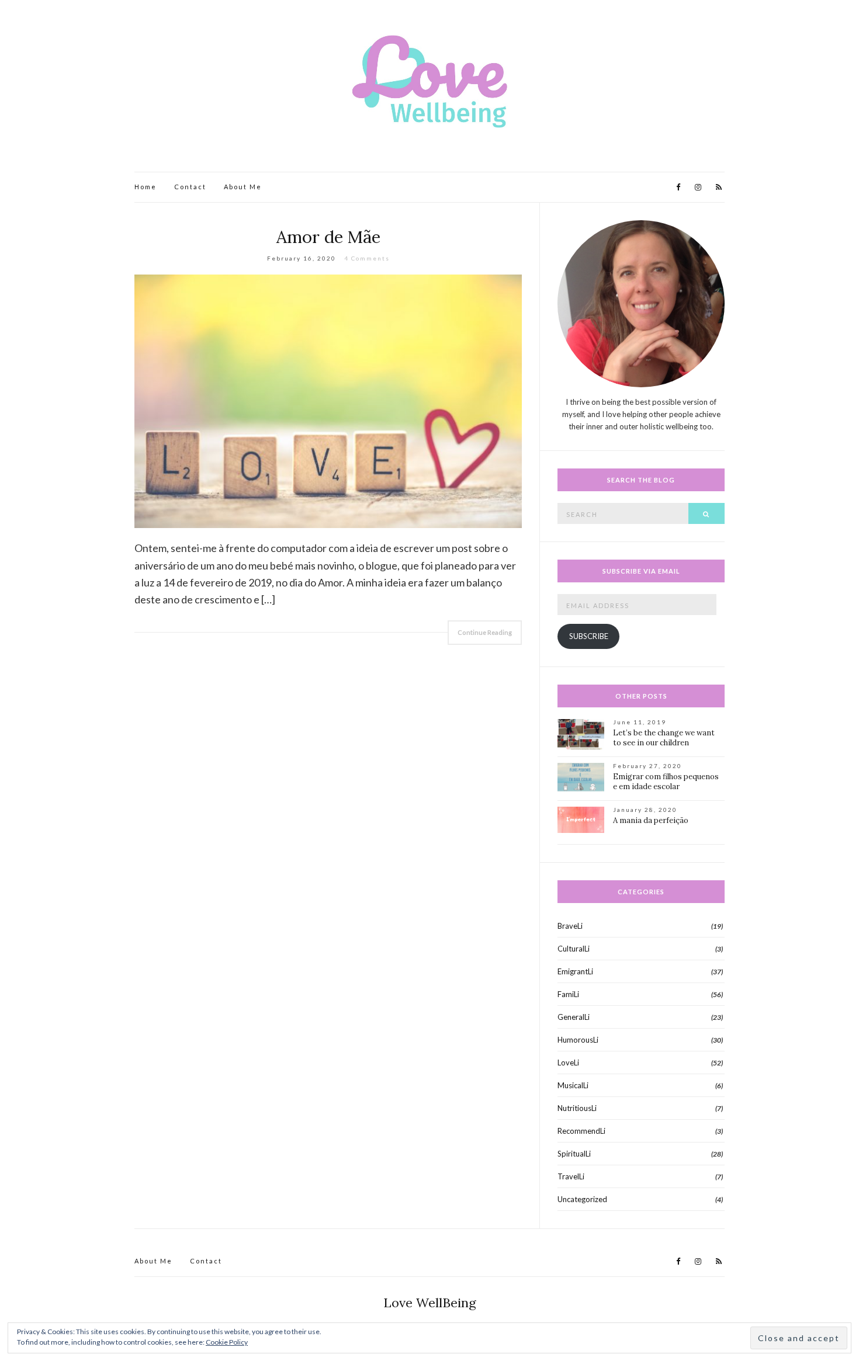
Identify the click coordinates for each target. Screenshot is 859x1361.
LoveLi (568, 1062)
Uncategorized (582, 1199)
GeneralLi (573, 1017)
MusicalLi (572, 1085)
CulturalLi (573, 948)
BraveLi (570, 926)
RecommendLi (581, 1131)
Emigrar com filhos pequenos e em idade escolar (666, 781)
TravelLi (570, 1176)
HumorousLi (577, 1039)
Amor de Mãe (328, 237)
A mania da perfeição (650, 820)
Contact (190, 186)
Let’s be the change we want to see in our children (664, 738)
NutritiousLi (577, 1108)
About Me (243, 186)
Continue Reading (485, 632)
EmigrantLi (575, 971)
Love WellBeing (429, 1302)
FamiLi (568, 994)
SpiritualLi (574, 1153)
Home (145, 186)
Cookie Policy (227, 1342)
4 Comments (367, 258)
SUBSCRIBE (588, 636)
